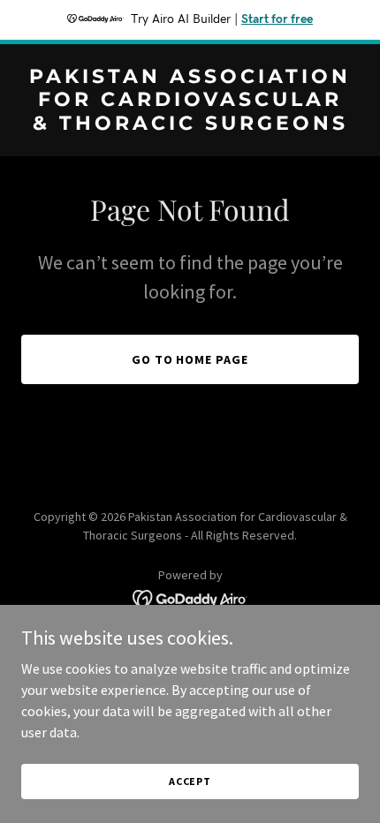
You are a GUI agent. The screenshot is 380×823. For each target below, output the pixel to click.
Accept (190, 781)
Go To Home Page (190, 359)
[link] (190, 124)
